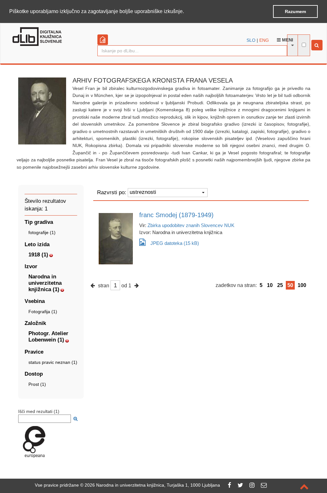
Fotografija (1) (42, 311)
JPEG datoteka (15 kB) (174, 243)
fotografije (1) (42, 232)
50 (290, 285)
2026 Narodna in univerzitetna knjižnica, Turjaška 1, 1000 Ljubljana (152, 485)
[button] (186, 12)
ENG (264, 40)
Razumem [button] (295, 11)
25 (280, 285)
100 (302, 285)
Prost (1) (37, 384)
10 (270, 285)
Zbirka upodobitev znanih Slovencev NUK (191, 225)
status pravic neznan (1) (52, 362)
